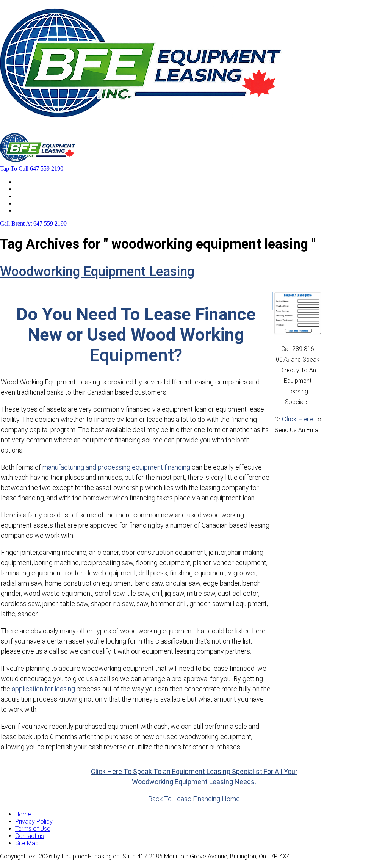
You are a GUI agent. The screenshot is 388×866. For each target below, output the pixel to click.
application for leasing (43, 689)
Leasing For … (33, 189)
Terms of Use (32, 828)
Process (26, 196)
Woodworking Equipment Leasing (97, 271)
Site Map (27, 843)
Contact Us (30, 210)
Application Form (37, 203)
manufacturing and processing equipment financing (116, 467)
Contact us (29, 835)
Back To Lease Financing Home (194, 799)
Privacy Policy (34, 821)
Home (23, 181)
